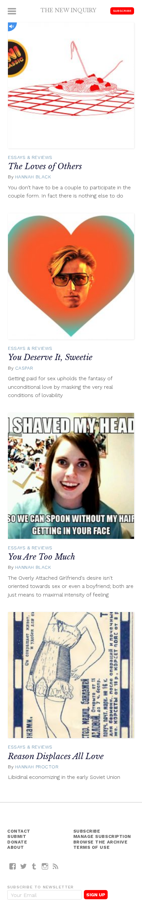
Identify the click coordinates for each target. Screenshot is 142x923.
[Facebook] (12, 866)
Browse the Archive (100, 842)
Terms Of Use (91, 847)
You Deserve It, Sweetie (50, 357)
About (15, 847)
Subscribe (122, 11)
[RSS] (55, 866)
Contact (18, 831)
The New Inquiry (68, 10)
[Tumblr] (34, 866)
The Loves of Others (45, 166)
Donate (17, 842)
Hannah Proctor (37, 766)
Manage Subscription (102, 836)
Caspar (24, 368)
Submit (16, 836)
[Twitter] (23, 866)
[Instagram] (45, 866)
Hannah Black (33, 176)
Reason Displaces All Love (56, 756)
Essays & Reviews (30, 157)
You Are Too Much (41, 557)
